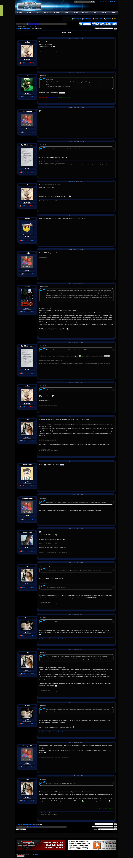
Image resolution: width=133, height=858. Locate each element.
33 (72, 494)
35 (72, 562)
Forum (18, 28)
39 (72, 742)
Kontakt (35, 854)
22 (72, 72)
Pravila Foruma (98, 19)
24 (72, 141)
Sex (34, 28)
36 (72, 614)
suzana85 (29, 26)
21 (72, 38)
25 (72, 181)
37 (72, 649)
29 (72, 342)
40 (72, 775)
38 (72, 702)
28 (72, 283)
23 (72, 107)
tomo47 (34, 26)
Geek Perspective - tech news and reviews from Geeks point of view (54, 638)
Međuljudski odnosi (26, 28)
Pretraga (108, 19)
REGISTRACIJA (102, 1)
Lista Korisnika (87, 19)
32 (72, 461)
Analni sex (39, 28)
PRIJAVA (112, 1)
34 (72, 528)
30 (72, 382)
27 (72, 249)
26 (72, 215)
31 (72, 415)
